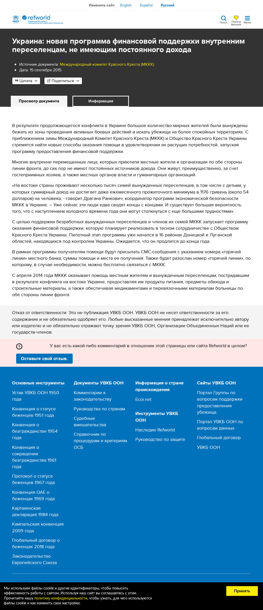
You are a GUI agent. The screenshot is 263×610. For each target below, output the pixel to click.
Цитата (26, 81)
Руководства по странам (99, 408)
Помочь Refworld (236, 23)
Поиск (223, 22)
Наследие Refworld (155, 430)
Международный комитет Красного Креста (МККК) (107, 64)
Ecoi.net (143, 399)
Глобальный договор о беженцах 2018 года (36, 543)
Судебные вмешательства (90, 421)
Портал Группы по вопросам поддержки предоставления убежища (219, 402)
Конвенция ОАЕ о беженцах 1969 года (33, 495)
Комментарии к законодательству (92, 395)
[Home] (37, 19)
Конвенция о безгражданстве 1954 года (35, 431)
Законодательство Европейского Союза (34, 559)
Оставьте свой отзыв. (44, 358)
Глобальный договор (219, 437)
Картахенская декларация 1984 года (35, 511)
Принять (242, 591)
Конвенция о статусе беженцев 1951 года (34, 411)
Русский (167, 5)
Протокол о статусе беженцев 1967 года (33, 479)
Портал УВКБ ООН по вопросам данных (220, 424)
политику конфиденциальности (60, 598)
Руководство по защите (160, 439)
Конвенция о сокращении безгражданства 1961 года (34, 457)
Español (146, 5)
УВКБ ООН (208, 447)
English (126, 5)
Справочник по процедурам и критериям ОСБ (100, 440)
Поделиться (63, 81)
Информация (100, 101)
